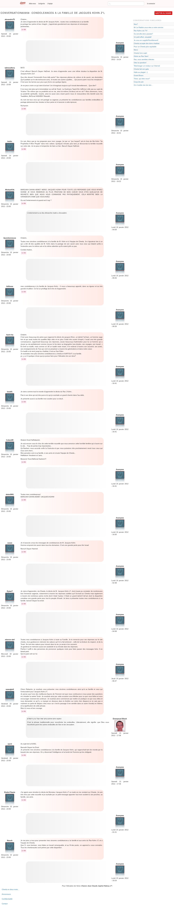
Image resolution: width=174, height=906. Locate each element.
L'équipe (50, 3)
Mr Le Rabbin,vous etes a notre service (148, 27)
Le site (24, 29)
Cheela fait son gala (141, 69)
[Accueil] (24, 3)
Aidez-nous (32, 3)
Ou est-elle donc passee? (143, 34)
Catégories (41, 3)
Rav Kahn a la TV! (140, 31)
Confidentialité (7, 899)
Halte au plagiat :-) (141, 72)
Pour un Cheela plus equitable (145, 47)
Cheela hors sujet (140, 53)
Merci (136, 50)
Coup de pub (138, 82)
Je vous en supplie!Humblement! (146, 40)
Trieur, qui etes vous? (142, 79)
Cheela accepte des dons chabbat (146, 43)
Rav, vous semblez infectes (144, 59)
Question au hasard (163, 13)
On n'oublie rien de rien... (143, 85)
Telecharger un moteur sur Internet (147, 66)
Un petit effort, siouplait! (143, 37)
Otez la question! (140, 63)
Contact (5, 904)
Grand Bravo (138, 75)
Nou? (136, 24)
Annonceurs (6, 894)
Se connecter (151, 3)
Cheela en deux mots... (10, 889)
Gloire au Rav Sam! (141, 56)
